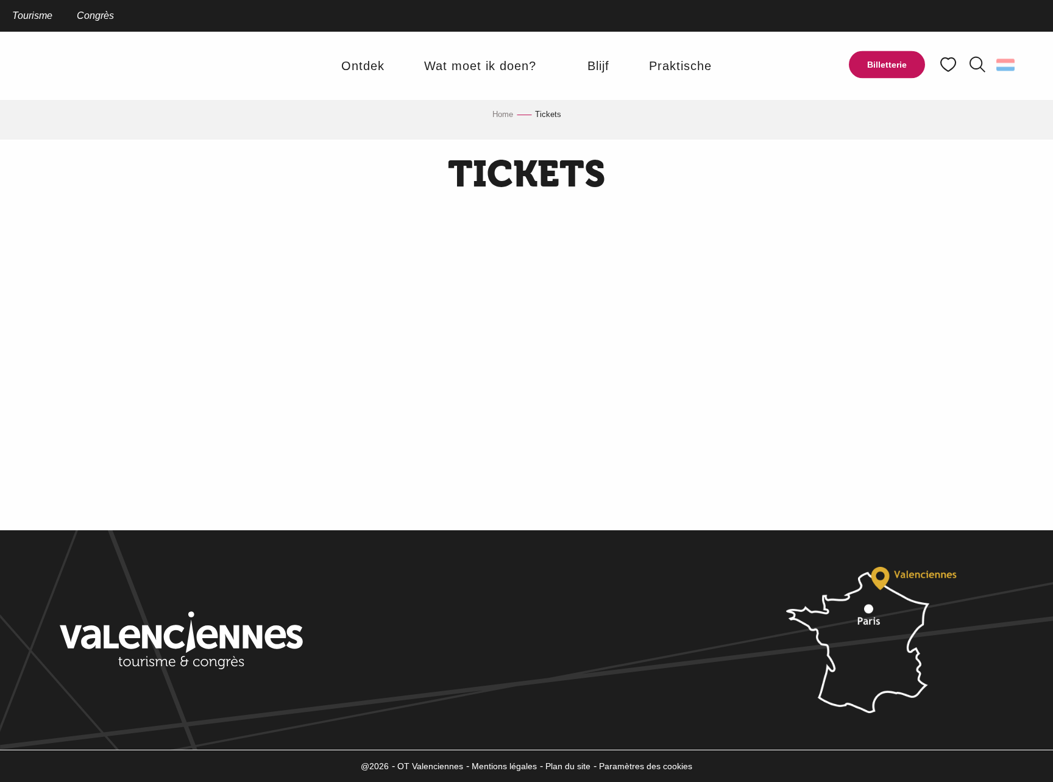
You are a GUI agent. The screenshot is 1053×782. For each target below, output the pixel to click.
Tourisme (32, 15)
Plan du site (567, 766)
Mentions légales (504, 766)
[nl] (1006, 64)
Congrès (95, 15)
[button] (977, 64)
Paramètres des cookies (645, 766)
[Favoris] (949, 65)
